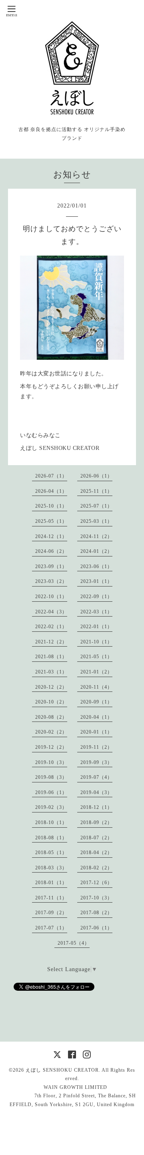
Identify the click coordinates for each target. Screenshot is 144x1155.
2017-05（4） (74, 943)
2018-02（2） (96, 868)
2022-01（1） (96, 626)
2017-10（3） (96, 898)
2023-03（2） (51, 581)
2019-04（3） (96, 792)
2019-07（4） (96, 777)
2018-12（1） (96, 807)
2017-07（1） (51, 928)
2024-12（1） (51, 536)
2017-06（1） (96, 928)
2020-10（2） (51, 702)
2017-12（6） (96, 882)
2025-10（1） (51, 506)
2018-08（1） (51, 838)
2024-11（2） (96, 536)
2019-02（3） (51, 807)
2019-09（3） (96, 762)
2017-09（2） (51, 912)
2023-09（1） (51, 566)
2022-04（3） (51, 612)
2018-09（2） (96, 822)
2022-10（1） (51, 596)
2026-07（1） (51, 476)
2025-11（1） (96, 491)
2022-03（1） (96, 612)
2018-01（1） (51, 882)
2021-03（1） (51, 672)
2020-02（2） (51, 732)
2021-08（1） (51, 656)
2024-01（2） (96, 551)
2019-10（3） (51, 762)
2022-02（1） (51, 626)
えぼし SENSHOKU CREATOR (62, 1070)
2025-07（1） (96, 506)
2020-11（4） (96, 687)
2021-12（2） (51, 642)
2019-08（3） (51, 777)
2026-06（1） (96, 476)
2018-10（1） (51, 822)
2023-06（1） (96, 566)
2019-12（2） (51, 747)
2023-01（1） (96, 581)
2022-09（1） (96, 596)
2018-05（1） (51, 852)
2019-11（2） (96, 747)
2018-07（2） (96, 838)
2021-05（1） (96, 656)
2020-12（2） (51, 687)
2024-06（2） (51, 551)
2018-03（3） (51, 868)
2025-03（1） (96, 521)
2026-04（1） (51, 491)
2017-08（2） (96, 912)
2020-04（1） (96, 717)
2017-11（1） (51, 898)
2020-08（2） (51, 717)
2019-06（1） (51, 792)
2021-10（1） (96, 642)
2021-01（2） (96, 672)
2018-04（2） (96, 852)
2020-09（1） (96, 702)
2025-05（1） (51, 521)
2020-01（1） (96, 732)
